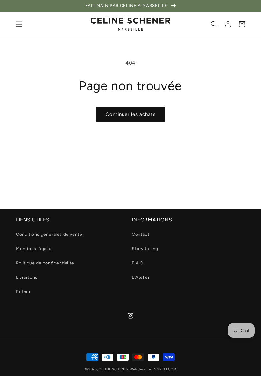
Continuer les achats (131, 114)
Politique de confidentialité (45, 263)
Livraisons (27, 277)
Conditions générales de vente (49, 234)
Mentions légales (34, 248)
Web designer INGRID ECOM (153, 369)
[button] (19, 24)
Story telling (145, 248)
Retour (23, 291)
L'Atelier (141, 277)
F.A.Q (138, 263)
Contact (140, 234)
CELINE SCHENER (114, 369)
